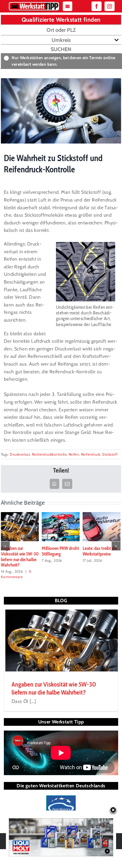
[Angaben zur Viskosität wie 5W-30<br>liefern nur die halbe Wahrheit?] (20, 526)
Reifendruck (90, 454)
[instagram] (110, 6)
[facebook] (97, 6)
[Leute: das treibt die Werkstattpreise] (102, 526)
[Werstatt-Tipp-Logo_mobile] (34, 3)
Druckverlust (20, 454)
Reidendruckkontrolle (49, 454)
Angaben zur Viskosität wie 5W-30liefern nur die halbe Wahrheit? (20, 556)
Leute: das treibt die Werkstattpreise (100, 551)
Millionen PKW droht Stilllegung (60, 551)
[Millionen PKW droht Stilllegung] (61, 526)
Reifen (74, 454)
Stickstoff (110, 454)
